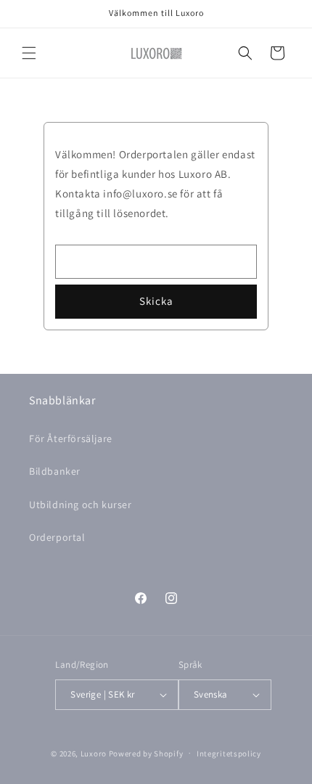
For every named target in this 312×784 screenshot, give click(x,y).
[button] (29, 53)
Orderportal (57, 537)
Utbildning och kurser (80, 504)
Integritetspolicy (229, 753)
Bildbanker (55, 471)
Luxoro (94, 753)
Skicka (156, 301)
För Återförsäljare (70, 438)
